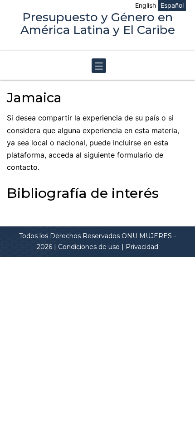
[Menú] (98, 66)
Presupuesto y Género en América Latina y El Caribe (97, 23)
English (145, 5)
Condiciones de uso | (92, 247)
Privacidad (142, 247)
